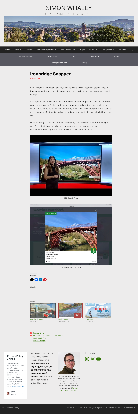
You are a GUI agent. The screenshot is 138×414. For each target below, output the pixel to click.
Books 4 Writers (39, 341)
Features (116, 56)
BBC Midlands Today (41, 335)
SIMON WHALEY (69, 7)
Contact (29, 50)
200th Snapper (63, 319)
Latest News (52, 56)
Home (7, 50)
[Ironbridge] (98, 310)
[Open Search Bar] (131, 49)
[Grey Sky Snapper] (43, 310)
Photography (107, 50)
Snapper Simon (39, 333)
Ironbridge (89, 319)
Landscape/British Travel (59, 63)
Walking (84, 63)
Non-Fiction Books (68, 50)
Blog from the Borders (26, 56)
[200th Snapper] (70, 310)
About (17, 50)
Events (74, 56)
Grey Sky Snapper (36, 319)
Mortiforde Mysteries (45, 50)
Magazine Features (87, 50)
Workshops (95, 56)
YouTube (122, 50)
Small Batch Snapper (41, 338)
